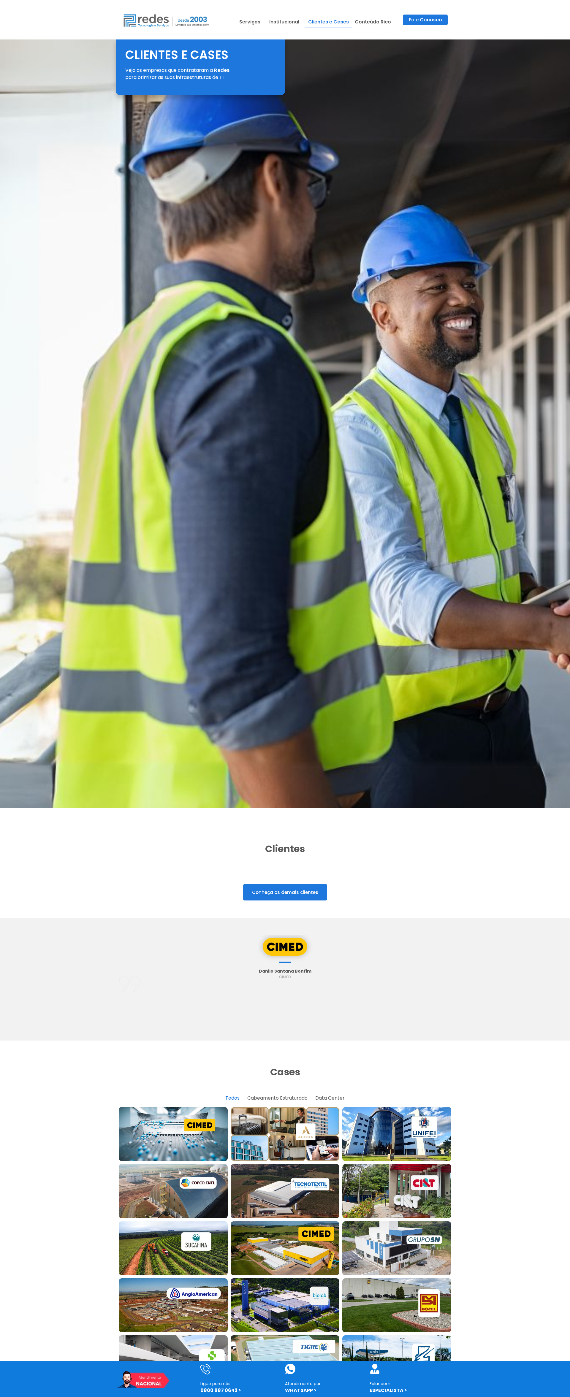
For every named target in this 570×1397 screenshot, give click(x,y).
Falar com (380, 1384)
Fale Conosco (425, 19)
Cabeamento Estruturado (277, 1098)
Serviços (249, 21)
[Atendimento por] (290, 1369)
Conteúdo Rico (373, 21)
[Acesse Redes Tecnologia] (166, 19)
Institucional (284, 21)
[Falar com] (375, 1369)
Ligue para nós (215, 1384)
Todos (232, 1098)
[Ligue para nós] (205, 1369)
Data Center (330, 1098)
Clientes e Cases (328, 21)
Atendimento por (303, 1384)
